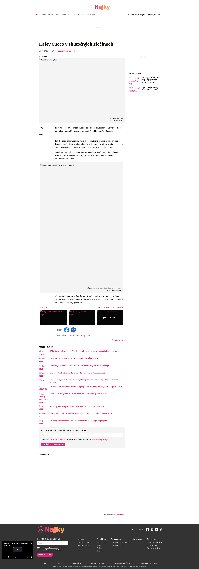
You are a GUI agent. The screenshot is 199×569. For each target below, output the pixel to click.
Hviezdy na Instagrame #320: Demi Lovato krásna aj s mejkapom (78, 421)
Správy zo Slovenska (85, 542)
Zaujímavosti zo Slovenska (120, 542)
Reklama (44, 563)
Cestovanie (79, 15)
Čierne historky (152, 545)
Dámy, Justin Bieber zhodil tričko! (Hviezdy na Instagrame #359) (78, 373)
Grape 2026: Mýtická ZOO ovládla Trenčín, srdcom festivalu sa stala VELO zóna (150, 80)
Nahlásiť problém (119, 340)
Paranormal (91, 15)
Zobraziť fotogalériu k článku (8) (109, 307)
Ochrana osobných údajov (122, 563)
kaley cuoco (85, 335)
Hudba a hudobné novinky (66, 51)
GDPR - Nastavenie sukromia (149, 563)
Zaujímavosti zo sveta (118, 545)
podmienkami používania (57, 440)
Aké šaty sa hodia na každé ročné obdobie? (150, 88)
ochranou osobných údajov (99, 440)
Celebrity (100, 551)
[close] (31, 543)
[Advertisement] (82, 483)
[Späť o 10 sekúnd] (8, 557)
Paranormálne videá (153, 548)
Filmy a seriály (101, 542)
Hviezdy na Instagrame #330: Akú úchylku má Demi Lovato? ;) (77, 406)
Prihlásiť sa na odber (45, 555)
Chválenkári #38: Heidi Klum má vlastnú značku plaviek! (75, 358)
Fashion (99, 548)
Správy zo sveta (83, 545)
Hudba (99, 545)
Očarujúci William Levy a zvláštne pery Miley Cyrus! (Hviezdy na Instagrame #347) (86, 387)
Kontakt (60, 563)
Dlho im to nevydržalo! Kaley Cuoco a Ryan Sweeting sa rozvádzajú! (79, 394)
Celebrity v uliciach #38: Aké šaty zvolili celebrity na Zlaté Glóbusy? (79, 366)
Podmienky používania (97, 563)
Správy (43, 15)
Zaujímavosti (66, 15)
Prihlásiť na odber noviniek (53, 444)
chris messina (74, 335)
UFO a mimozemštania (154, 542)
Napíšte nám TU (120, 514)
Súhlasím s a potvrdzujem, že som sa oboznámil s (52, 549)
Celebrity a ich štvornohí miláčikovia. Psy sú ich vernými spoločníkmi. (81, 413)
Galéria (43, 307)
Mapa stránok (77, 563)
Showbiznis (53, 15)
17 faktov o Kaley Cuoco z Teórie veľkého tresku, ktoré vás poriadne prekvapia (84, 351)
